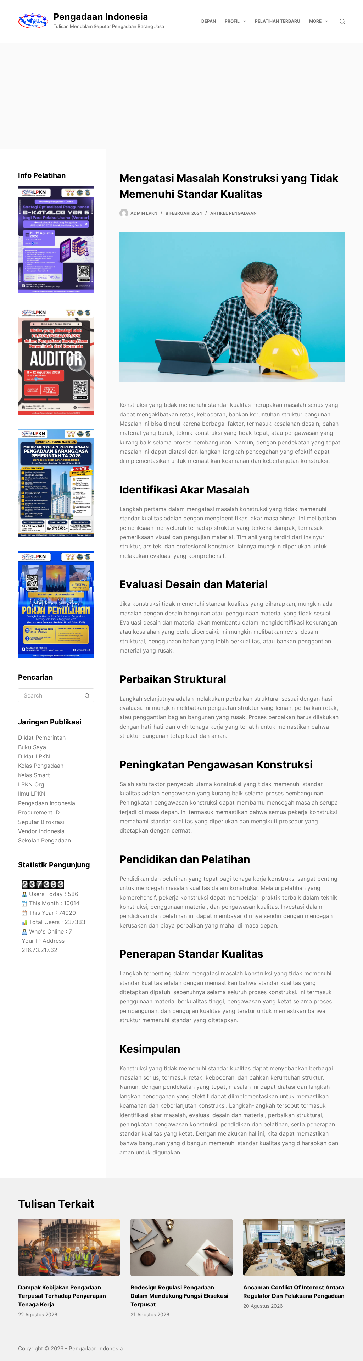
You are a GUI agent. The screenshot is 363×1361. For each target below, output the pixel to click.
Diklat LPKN (34, 756)
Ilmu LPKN (31, 793)
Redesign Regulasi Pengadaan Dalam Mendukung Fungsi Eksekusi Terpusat (179, 1296)
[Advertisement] (181, 95)
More (315, 21)
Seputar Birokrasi (41, 821)
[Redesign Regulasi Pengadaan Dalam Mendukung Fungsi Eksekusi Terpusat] (181, 1247)
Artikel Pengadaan (233, 213)
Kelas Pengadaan (40, 765)
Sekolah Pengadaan (44, 840)
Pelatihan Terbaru (277, 21)
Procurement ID (39, 812)
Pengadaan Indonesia (101, 16)
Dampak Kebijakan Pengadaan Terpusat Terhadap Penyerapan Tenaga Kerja (62, 1296)
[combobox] (49, 695)
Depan (208, 21)
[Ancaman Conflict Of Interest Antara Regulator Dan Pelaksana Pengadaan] (294, 1247)
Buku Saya (32, 747)
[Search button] (87, 695)
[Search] (342, 21)
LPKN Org (31, 784)
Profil (232, 21)
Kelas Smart (34, 775)
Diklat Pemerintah (42, 737)
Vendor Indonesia (41, 831)
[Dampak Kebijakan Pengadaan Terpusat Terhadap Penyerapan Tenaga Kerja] (69, 1247)
